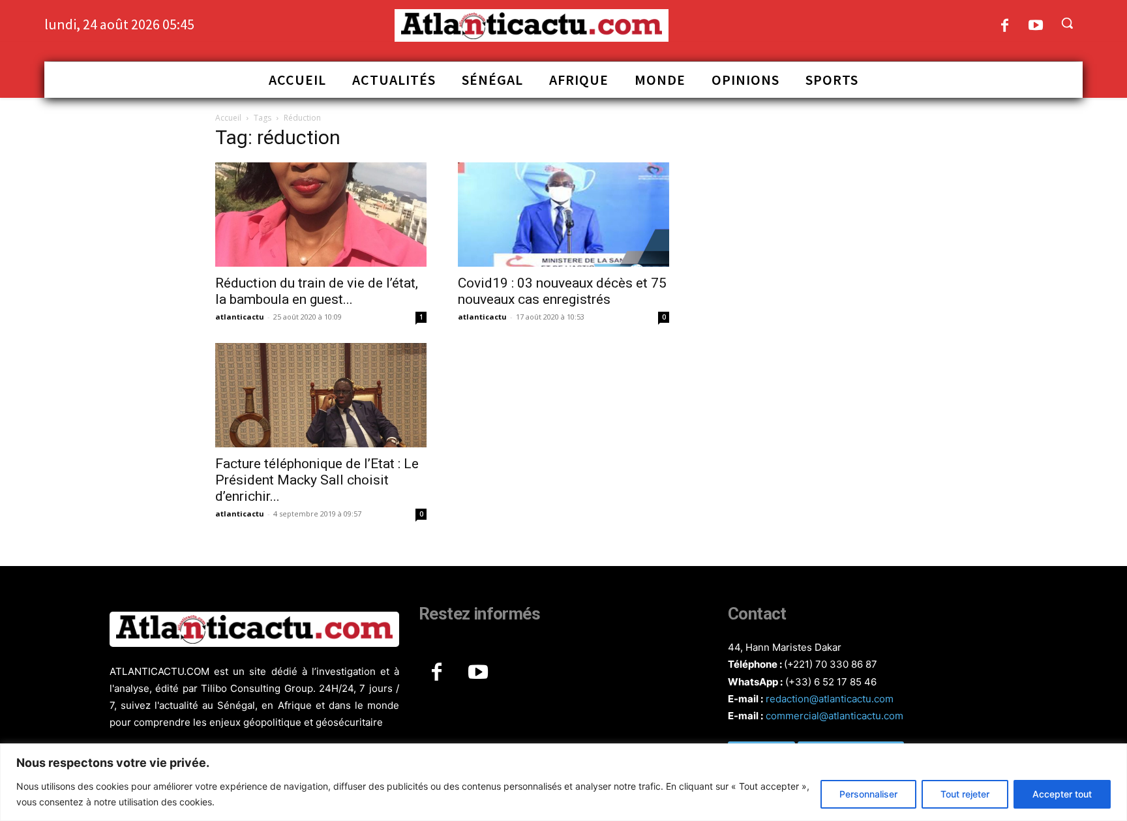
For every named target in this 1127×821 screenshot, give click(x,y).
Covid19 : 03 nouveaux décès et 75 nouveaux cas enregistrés (562, 291)
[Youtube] (1036, 26)
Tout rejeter (964, 793)
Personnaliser (868, 793)
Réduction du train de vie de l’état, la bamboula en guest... (316, 291)
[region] (563, 782)
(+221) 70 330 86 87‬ (830, 664)
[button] (1067, 22)
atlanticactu (239, 316)
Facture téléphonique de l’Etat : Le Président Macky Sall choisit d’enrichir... (317, 480)
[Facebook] (1005, 26)
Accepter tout (1062, 793)
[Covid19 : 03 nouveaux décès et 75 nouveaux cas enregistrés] (563, 214)
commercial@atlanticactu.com (834, 715)
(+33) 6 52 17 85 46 (831, 682)
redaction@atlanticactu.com (830, 699)
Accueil (228, 117)
